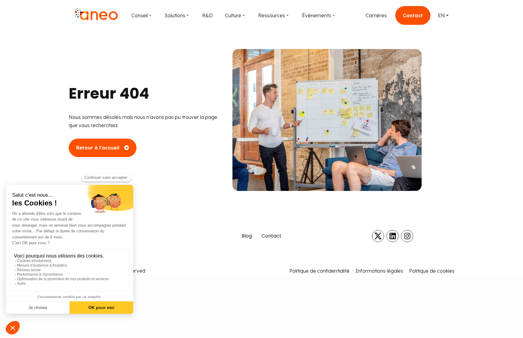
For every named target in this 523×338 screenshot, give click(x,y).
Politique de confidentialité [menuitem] (319, 271)
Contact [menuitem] (271, 235)
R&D (207, 15)
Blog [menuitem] (247, 235)
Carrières (376, 15)
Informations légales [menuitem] (379, 271)
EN (441, 15)
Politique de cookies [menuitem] (432, 271)
